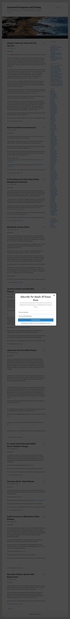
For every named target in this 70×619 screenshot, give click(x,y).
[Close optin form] (54, 295)
